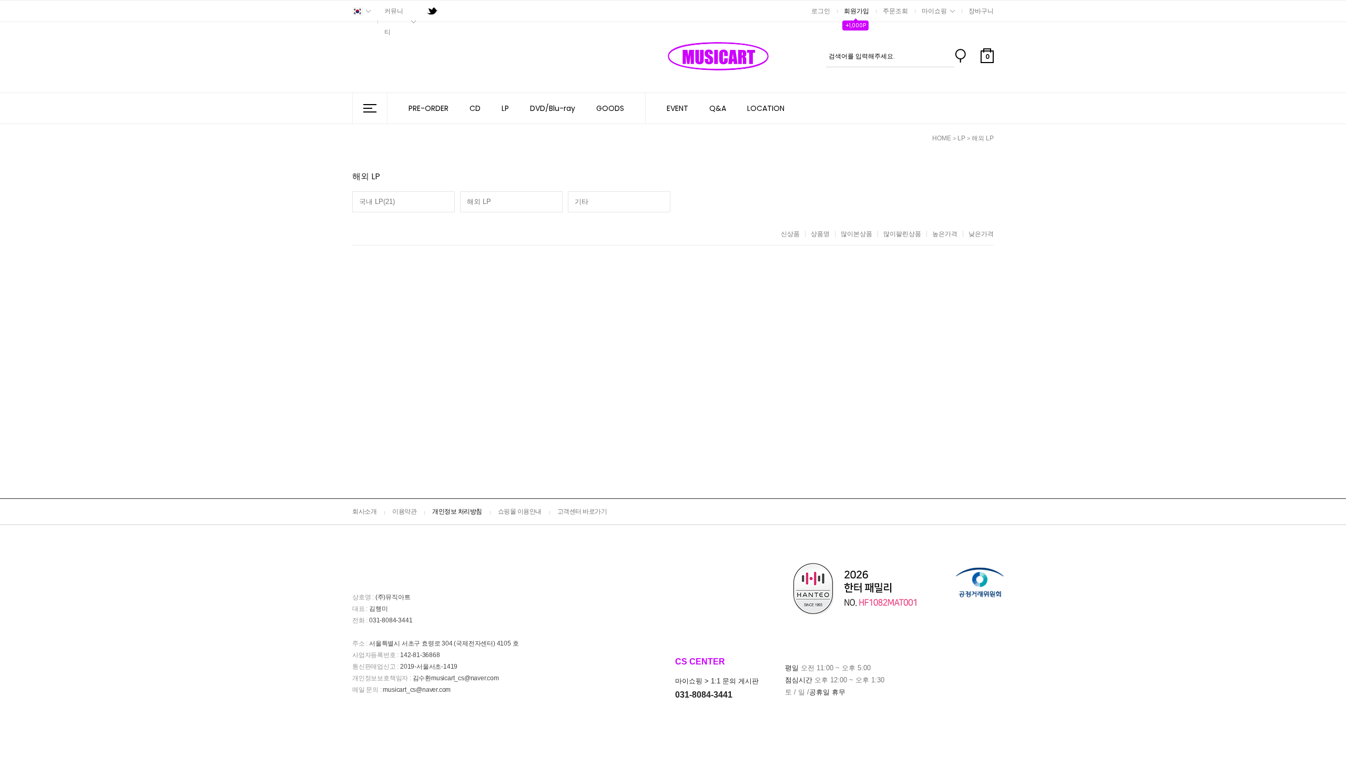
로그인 (820, 11)
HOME (941, 138)
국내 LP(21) (377, 202)
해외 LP (983, 138)
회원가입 (856, 11)
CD (475, 108)
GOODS (610, 108)
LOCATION (765, 108)
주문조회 (895, 11)
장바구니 (981, 11)
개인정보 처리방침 (457, 511)
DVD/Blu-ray (552, 108)
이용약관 (404, 511)
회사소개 (364, 511)
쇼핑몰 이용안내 (520, 511)
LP (505, 108)
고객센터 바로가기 (582, 511)
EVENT (677, 108)
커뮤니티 (393, 21)
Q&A (717, 108)
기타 (581, 202)
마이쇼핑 (934, 11)
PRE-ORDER (428, 108)
